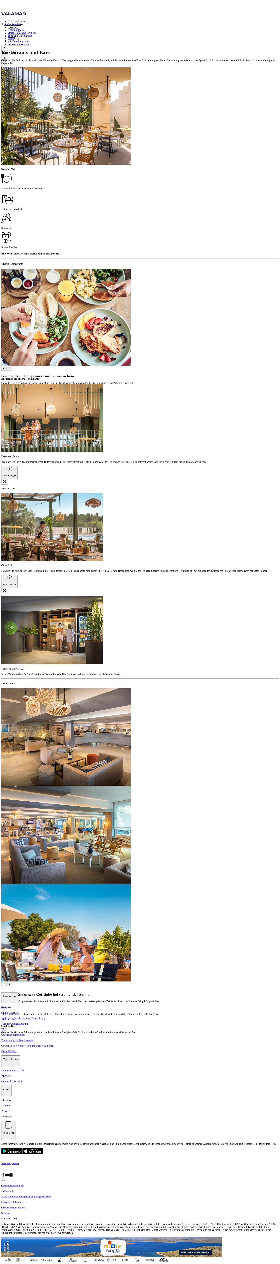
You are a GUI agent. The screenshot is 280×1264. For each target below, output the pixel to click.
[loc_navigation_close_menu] (4, 47)
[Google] (11, 1153)
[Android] (32, 1153)
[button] (143, 21)
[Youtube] (7, 1176)
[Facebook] (3, 1176)
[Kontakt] (4, 57)
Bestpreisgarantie (10, 1163)
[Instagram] (11, 1176)
